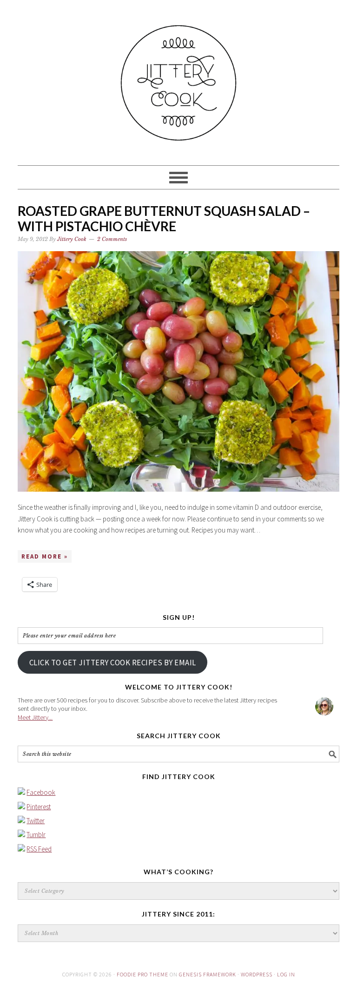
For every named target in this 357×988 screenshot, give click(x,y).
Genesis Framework (207, 974)
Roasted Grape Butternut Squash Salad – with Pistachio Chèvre (164, 218)
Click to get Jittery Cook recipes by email (112, 662)
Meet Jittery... (35, 717)
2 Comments (112, 239)
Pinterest (38, 806)
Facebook (40, 792)
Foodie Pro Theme (142, 974)
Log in (286, 974)
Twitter (35, 820)
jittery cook (178, 78)
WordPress (256, 974)
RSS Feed (39, 849)
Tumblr (36, 834)
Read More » (44, 556)
